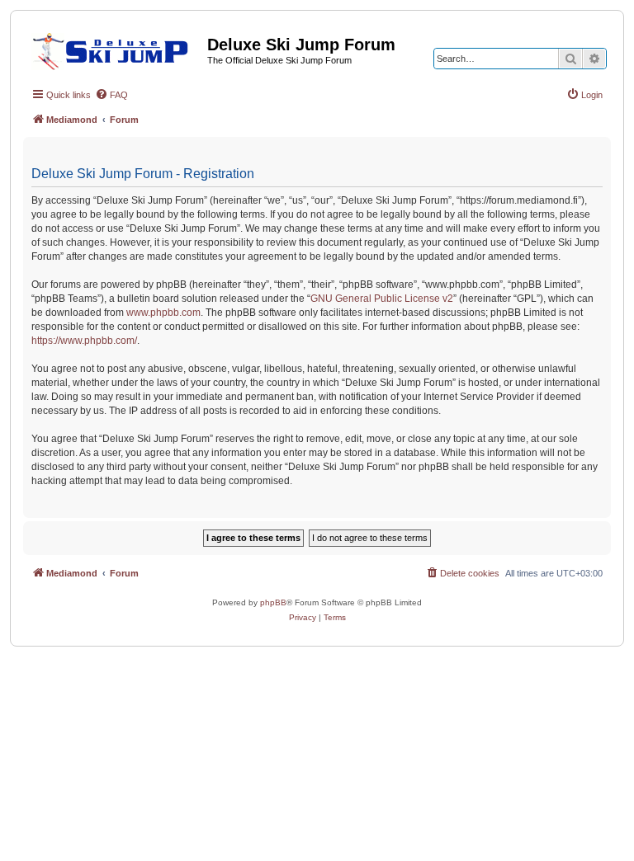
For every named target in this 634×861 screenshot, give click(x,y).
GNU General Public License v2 (381, 298)
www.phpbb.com (163, 312)
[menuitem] (111, 95)
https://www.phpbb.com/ (84, 340)
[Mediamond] (115, 48)
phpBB (273, 602)
